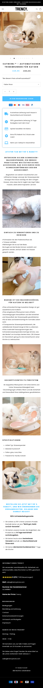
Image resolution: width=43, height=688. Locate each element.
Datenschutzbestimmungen (13, 616)
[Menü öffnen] (3, 9)
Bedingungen (7, 605)
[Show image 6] (24, 58)
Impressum (6, 623)
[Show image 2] (16, 58)
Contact (5, 612)
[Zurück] (10, 58)
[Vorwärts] (32, 58)
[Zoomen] (38, 16)
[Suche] (37, 9)
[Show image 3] (18, 58)
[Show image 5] (22, 58)
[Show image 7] (26, 58)
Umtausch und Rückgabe (11, 619)
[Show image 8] (28, 58)
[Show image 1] (14, 58)
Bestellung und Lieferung (11, 609)
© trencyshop (21, 668)
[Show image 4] (20, 58)
